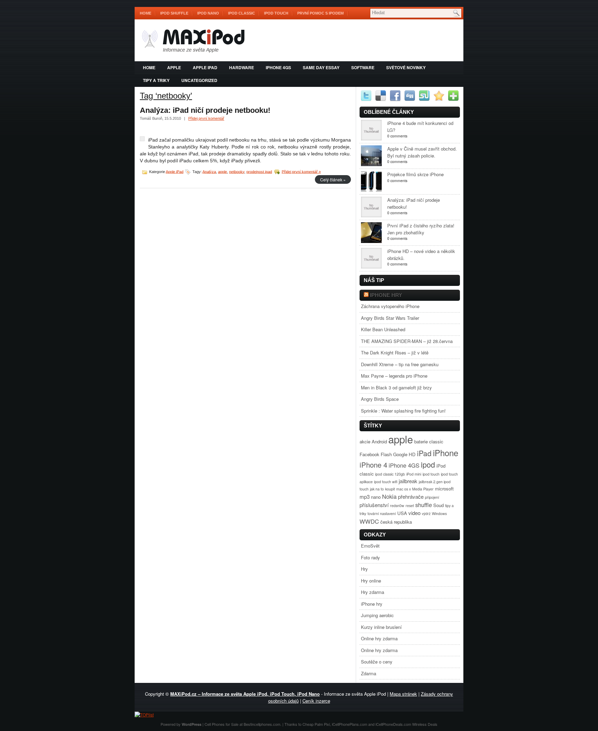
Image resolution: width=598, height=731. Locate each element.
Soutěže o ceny (376, 661)
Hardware (241, 67)
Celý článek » (333, 179)
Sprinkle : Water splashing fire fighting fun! (403, 410)
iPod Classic (241, 13)
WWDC (369, 521)
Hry (364, 569)
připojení (432, 497)
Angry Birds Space (380, 399)
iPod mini (413, 474)
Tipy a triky (156, 80)
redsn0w (397, 505)
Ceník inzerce (316, 700)
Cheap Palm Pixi (316, 724)
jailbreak (408, 481)
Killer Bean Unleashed (383, 329)
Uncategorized (199, 80)
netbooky (236, 171)
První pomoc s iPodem (320, 13)
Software (362, 67)
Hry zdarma (372, 592)
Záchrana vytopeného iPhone (390, 306)
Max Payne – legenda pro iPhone (394, 375)
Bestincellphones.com (262, 724)
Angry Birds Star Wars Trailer (390, 318)
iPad (424, 453)
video (414, 512)
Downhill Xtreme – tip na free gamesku (399, 364)
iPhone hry (386, 295)
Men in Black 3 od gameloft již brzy (396, 387)
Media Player (423, 488)
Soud (438, 505)
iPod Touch (276, 13)
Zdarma (368, 673)
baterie (421, 441)
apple (174, 67)
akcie (365, 441)
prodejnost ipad (259, 171)
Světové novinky (406, 67)
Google (400, 454)
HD (412, 454)
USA (402, 513)
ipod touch (431, 474)
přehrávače (411, 496)
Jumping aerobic (377, 615)
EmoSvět (370, 545)
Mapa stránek (403, 694)
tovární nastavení (382, 513)
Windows (439, 513)
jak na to (377, 488)
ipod (428, 464)
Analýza (209, 171)
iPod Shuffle (174, 13)
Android (379, 441)
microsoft (444, 488)
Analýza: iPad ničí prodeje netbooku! (205, 110)
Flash (386, 454)
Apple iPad (205, 67)
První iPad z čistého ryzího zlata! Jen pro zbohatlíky (420, 229)
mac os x (403, 488)
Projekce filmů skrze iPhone (415, 174)
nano (376, 497)
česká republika (396, 521)
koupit (390, 488)
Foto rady (370, 557)
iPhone (445, 452)
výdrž (426, 513)
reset (410, 505)
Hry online (371, 580)
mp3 (365, 496)
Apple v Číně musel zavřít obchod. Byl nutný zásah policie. (422, 152)
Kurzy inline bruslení (381, 627)
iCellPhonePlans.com (349, 724)
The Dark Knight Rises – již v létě (394, 352)
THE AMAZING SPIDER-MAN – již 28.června (407, 341)
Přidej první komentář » (301, 171)
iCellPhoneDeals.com (393, 724)
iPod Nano (208, 13)
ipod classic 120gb (390, 474)
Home (145, 13)
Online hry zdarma (379, 638)
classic (436, 441)
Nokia (389, 496)
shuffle (423, 504)
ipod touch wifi (385, 481)
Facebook (369, 454)
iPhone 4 (373, 465)
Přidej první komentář (206, 118)
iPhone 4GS (278, 67)
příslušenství (374, 504)
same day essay (321, 67)
